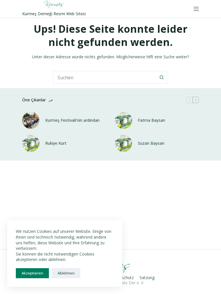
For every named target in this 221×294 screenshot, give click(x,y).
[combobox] (104, 77)
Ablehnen (66, 273)
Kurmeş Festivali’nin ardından (72, 120)
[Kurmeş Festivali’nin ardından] (30, 120)
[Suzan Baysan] (123, 143)
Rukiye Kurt (55, 143)
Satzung (147, 277)
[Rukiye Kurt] (30, 143)
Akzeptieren (32, 273)
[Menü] (196, 8)
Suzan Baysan (151, 143)
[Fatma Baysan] (123, 120)
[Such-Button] (161, 77)
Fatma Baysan (151, 120)
